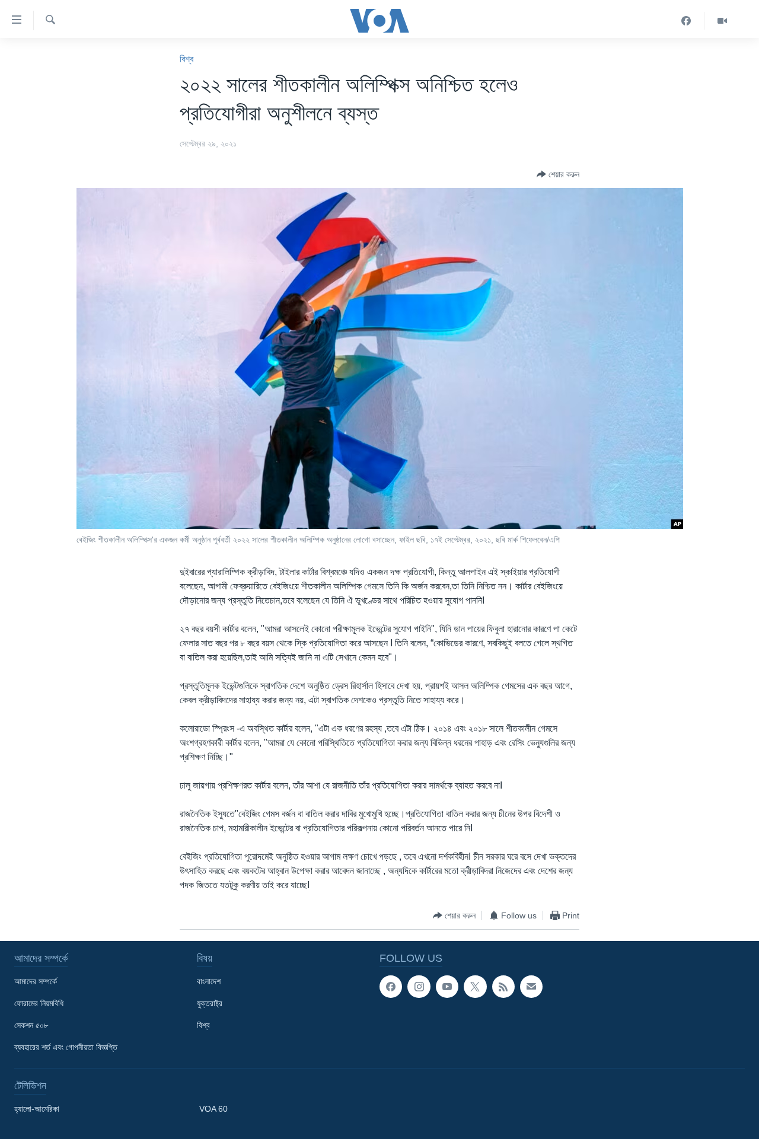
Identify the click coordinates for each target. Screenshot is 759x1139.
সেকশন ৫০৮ (31, 1025)
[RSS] (503, 986)
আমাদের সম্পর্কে (35, 981)
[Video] (722, 21)
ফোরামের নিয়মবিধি (38, 1003)
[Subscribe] (531, 986)
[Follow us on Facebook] (391, 986)
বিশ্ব (186, 59)
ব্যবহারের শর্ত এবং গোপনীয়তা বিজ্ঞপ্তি (65, 1047)
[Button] (558, 174)
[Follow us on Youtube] (447, 986)
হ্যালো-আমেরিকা (36, 1109)
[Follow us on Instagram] (418, 986)
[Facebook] (686, 21)
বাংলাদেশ (209, 981)
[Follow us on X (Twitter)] (475, 986)
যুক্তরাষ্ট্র (209, 1003)
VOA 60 (213, 1109)
